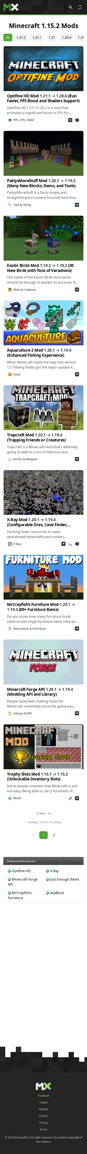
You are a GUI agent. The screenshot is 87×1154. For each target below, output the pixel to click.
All (8, 37)
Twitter (43, 1102)
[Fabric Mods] (70, 798)
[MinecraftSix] (11, 7)
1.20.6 (66, 37)
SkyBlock (57, 892)
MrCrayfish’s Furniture (20, 895)
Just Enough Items (64, 879)
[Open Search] (70, 7)
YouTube (44, 1109)
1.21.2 (21, 37)
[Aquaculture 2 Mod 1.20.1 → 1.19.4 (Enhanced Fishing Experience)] (43, 322)
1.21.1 (37, 37)
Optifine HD (21, 871)
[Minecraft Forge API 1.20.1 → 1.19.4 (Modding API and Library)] (43, 662)
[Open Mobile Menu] (80, 7)
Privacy (43, 1122)
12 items (40, 813)
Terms (43, 1129)
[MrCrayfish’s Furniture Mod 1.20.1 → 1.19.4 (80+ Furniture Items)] (43, 577)
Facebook (43, 1096)
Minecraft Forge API (23, 882)
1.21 (52, 37)
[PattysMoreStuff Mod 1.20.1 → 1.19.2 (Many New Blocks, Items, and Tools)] (43, 153)
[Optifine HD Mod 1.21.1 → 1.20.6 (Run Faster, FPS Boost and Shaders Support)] (43, 68)
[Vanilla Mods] (77, 120)
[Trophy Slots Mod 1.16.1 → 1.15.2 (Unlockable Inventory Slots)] (43, 746)
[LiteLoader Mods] (70, 544)
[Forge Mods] (70, 120)
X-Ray (54, 871)
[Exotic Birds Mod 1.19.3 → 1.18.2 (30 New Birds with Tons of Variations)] (43, 238)
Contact (43, 1116)
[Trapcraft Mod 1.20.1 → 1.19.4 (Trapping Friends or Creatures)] (43, 407)
